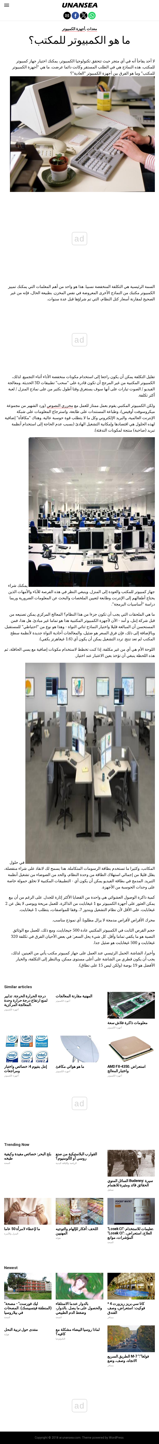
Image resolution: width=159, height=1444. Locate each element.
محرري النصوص (60, 405)
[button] (6, 5)
